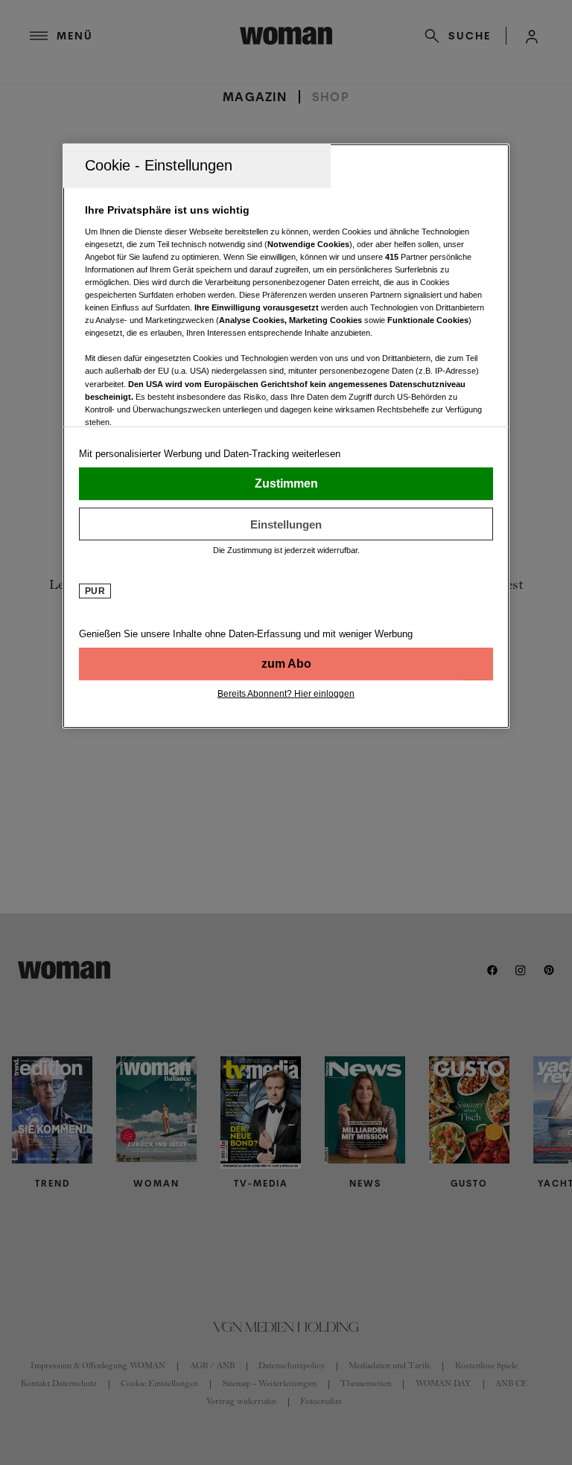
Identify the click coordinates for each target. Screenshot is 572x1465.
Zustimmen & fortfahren (286, 483)
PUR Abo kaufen (286, 664)
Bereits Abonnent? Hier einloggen (286, 694)
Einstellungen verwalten (286, 524)
